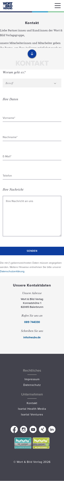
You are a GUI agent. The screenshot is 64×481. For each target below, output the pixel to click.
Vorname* (9, 118)
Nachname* (10, 137)
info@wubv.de (32, 337)
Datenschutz (32, 385)
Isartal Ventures (32, 414)
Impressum (32, 379)
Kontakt (32, 403)
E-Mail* (7, 156)
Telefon (7, 176)
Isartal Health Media (32, 409)
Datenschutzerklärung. (12, 271)
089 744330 (32, 322)
